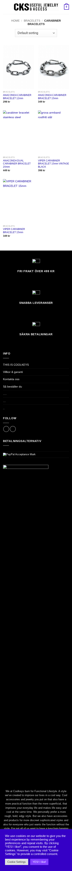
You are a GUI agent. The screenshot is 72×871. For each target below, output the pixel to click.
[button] (5, 7)
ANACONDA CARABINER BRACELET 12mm (17, 97)
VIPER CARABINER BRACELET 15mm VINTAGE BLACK (53, 163)
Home (15, 20)
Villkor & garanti (13, 372)
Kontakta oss (11, 379)
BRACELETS (32, 20)
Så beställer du (12, 386)
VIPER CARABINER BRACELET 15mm (14, 231)
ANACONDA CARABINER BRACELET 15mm (52, 97)
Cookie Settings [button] (16, 861)
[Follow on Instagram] (13, 429)
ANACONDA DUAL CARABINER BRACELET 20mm (17, 163)
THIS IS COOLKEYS (16, 364)
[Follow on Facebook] (6, 429)
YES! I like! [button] (39, 861)
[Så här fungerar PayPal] (19, 454)
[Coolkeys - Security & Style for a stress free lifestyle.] (36, 7)
